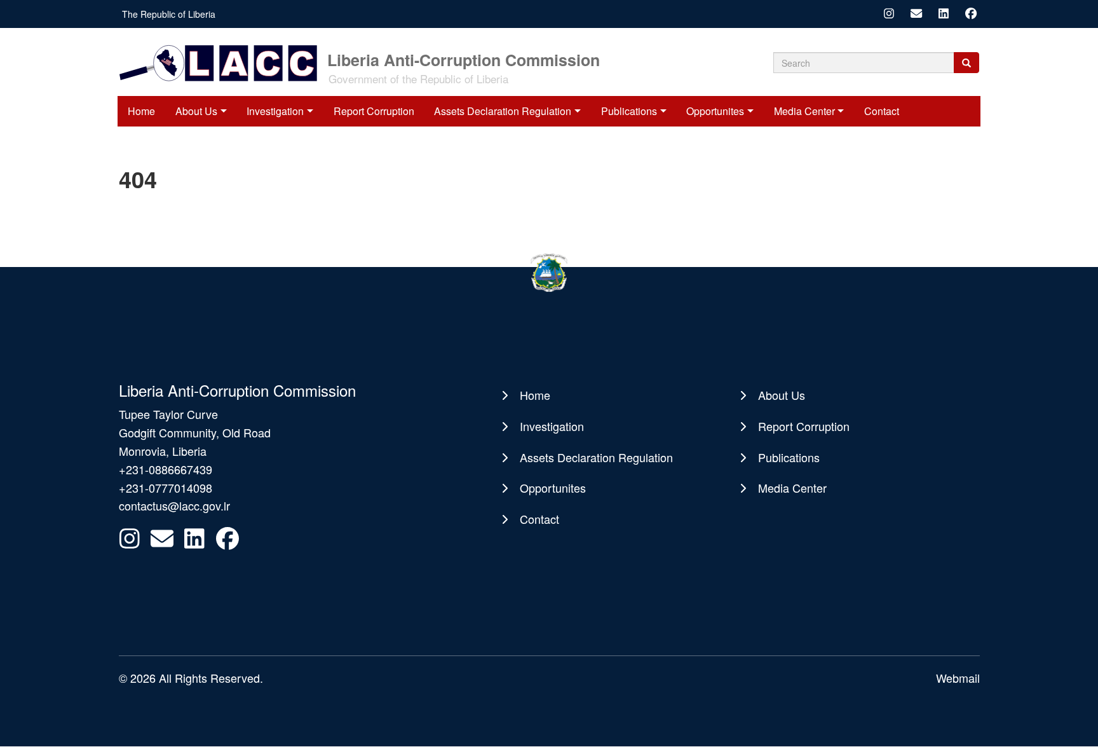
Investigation (275, 111)
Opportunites (715, 111)
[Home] (222, 62)
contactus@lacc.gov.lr (174, 505)
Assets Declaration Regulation (502, 111)
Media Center (804, 111)
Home (141, 111)
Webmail (958, 677)
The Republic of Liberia (168, 14)
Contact (881, 111)
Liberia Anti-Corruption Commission (463, 58)
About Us (196, 111)
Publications (629, 111)
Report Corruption (374, 111)
